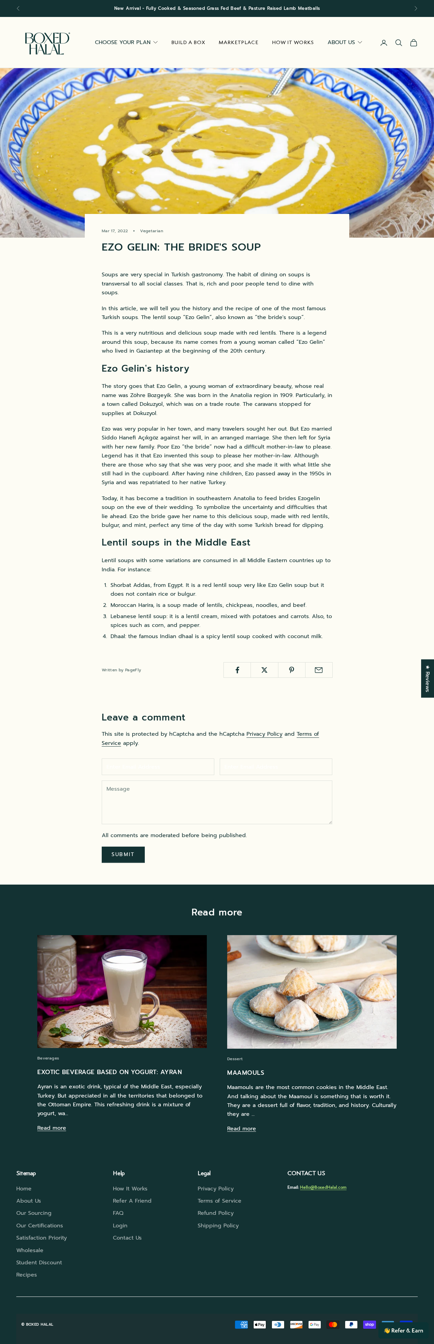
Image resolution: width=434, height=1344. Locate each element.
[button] (403, 1330)
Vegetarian (151, 231)
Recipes (26, 1275)
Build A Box (188, 42)
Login (120, 1226)
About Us (341, 42)
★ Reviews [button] (427, 678)
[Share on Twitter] (264, 670)
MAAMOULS (245, 1072)
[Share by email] (318, 670)
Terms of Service (219, 1201)
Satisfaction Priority (41, 1238)
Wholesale (29, 1250)
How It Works (293, 42)
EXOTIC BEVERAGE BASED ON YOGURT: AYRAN (109, 1072)
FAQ (118, 1213)
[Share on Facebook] (237, 670)
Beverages (48, 1058)
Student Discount (39, 1263)
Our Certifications (39, 1226)
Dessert (235, 1059)
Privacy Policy (264, 734)
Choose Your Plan (123, 42)
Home (24, 1189)
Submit (123, 854)
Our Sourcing (34, 1213)
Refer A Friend (132, 1201)
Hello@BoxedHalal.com (323, 1187)
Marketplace (239, 42)
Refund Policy (216, 1213)
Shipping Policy (218, 1226)
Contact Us (127, 1238)
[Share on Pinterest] (291, 670)
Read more (51, 1128)
